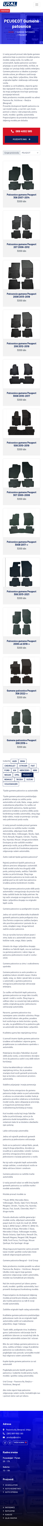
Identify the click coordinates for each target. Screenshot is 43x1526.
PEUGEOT (27, 775)
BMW (22, 761)
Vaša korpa (5, 11)
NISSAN (7, 775)
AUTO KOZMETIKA (13, 1489)
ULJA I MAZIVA (11, 1518)
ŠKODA (19, 779)
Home (11, 32)
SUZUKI (29, 779)
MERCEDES (24, 770)
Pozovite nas (20, 139)
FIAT (33, 766)
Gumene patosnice (25, 32)
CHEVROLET (10, 766)
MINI (35, 770)
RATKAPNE (10, 1511)
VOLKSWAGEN (10, 784)
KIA (14, 770)
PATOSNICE (10, 1507)
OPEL (17, 775)
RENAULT (8, 779)
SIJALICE (8, 1515)
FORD (7, 770)
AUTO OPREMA (11, 1492)
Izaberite (6, 761)
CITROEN (23, 766)
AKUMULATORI (11, 1485)
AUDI (14, 761)
